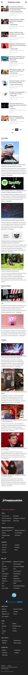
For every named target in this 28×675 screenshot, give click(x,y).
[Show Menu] (2, 2)
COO (14, 569)
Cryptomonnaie (6, 535)
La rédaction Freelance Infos (16, 11)
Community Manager (18, 566)
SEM (14, 583)
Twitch (14, 628)
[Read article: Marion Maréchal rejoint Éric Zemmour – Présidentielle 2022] (5, 118)
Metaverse (16, 520)
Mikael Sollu (13, 108)
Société (3, 542)
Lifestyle (4, 606)
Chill (3, 621)
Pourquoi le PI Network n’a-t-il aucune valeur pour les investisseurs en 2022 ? (17, 105)
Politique (17, 547)
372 (12, 132)
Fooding (16, 611)
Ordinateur (4, 640)
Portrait (4, 549)
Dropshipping (16, 573)
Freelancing (17, 650)
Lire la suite (9, 175)
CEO (3, 564)
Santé (16, 549)
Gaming (14, 623)
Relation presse (17, 581)
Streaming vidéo (16, 626)
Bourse (4, 533)
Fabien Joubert (13, 95)
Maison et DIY (5, 614)
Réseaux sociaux (6, 520)
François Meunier (14, 61)
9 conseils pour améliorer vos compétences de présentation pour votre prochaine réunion (17, 8)
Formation (4, 576)
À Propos (3, 665)
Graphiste (15, 576)
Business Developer (18, 561)
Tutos (3, 523)
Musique (4, 626)
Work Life (4, 647)
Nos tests (4, 638)
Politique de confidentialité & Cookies (9, 667)
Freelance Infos (14, 2)
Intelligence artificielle (19, 518)
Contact (9, 665)
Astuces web (5, 516)
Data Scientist (17, 571)
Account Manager (6, 561)
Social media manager (19, 586)
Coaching (4, 566)
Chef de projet (17, 564)
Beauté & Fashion (18, 609)
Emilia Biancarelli (14, 24)
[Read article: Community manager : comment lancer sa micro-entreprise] (5, 83)
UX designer (16, 588)
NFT (3, 537)
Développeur (5, 573)
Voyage (4, 631)
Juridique (16, 652)
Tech (3, 513)
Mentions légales (5, 668)
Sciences (4, 552)
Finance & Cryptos (7, 527)
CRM (3, 571)
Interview (4, 547)
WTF (3, 633)
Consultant (5, 569)
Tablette (4, 643)
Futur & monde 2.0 (6, 518)
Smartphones (17, 640)
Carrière (4, 650)
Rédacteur (4, 581)
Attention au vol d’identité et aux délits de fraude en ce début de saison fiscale (17, 58)
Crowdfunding (18, 533)
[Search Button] (26, 2)
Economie (4, 545)
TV (2, 628)
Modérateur (16, 578)
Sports (15, 614)
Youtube (14, 631)
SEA (3, 583)
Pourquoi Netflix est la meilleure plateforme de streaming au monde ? (16, 21)
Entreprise (16, 516)
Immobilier (17, 535)
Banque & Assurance (20, 530)
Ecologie (17, 545)
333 (20, 129)
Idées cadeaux (17, 643)
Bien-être (4, 611)
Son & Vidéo (5, 588)
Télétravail (4, 655)
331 (13, 129)
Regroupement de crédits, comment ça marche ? (13, 328)
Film (3, 623)
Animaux (4, 609)
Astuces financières (7, 530)
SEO (3, 586)
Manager (4, 578)
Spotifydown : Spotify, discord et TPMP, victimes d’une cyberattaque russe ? (17, 45)
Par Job (3, 558)
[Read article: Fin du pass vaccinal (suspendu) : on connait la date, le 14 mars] (5, 94)
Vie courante (5, 616)
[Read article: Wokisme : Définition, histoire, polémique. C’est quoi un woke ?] (5, 34)
